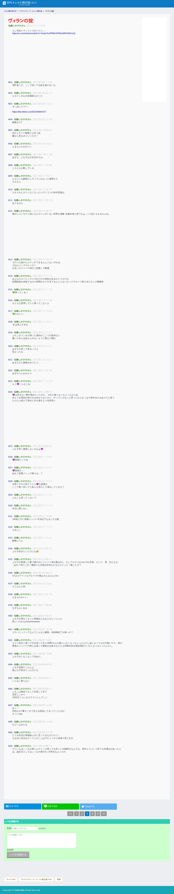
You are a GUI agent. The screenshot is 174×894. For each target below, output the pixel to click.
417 (10, 311)
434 (10, 548)
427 (10, 467)
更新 (59, 879)
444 (10, 664)
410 (10, 189)
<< (70, 813)
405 (10, 130)
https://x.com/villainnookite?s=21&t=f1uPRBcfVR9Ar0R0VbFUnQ (43, 33)
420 (10, 346)
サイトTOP (10, 879)
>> (103, 813)
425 (10, 446)
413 (10, 259)
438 (10, 594)
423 (10, 381)
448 (10, 721)
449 (10, 732)
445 (10, 678)
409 (10, 176)
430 (10, 505)
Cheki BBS (19, 890)
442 (10, 640)
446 (10, 689)
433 (10, 538)
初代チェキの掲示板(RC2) (20, 3)
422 (10, 370)
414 (10, 276)
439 (10, 605)
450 (10, 746)
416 (10, 300)
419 (10, 332)
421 (10, 359)
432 (10, 527)
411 (10, 200)
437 (10, 583)
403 (10, 103)
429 (10, 495)
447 (10, 705)
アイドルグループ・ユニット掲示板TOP (36, 879)
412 (10, 211)
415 (10, 289)
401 (10, 82)
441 (10, 629)
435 (10, 559)
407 (10, 154)
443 (10, 653)
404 (10, 119)
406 (10, 143)
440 (10, 616)
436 (10, 573)
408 (10, 165)
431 (10, 516)
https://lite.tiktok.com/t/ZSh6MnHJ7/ (29, 112)
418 (10, 322)
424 (10, 392)
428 (10, 481)
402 (10, 93)
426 (10, 457)
